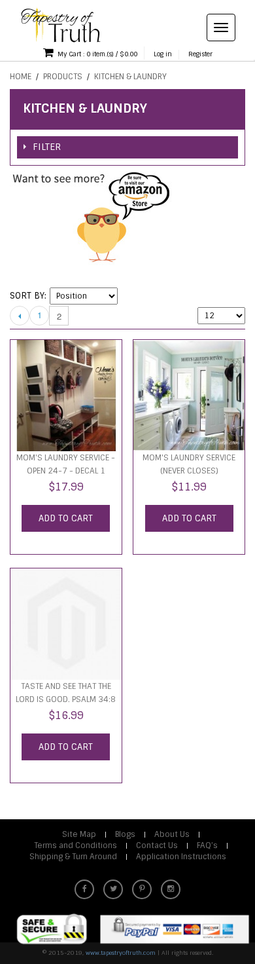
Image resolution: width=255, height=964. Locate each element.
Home (20, 76)
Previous (19, 315)
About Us (172, 834)
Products (62, 76)
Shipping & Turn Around (73, 856)
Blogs (125, 834)
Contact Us (157, 845)
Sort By (27, 295)
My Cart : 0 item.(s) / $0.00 (96, 54)
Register (200, 54)
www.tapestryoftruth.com (121, 953)
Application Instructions (181, 856)
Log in (163, 54)
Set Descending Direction (129, 296)
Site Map (79, 834)
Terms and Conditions (75, 845)
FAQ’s (207, 845)
